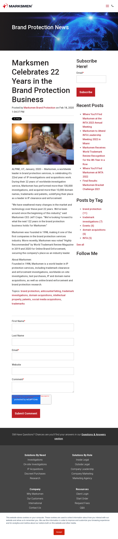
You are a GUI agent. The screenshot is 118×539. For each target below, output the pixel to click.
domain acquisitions (40, 295)
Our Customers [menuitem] (35, 498)
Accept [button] (59, 532)
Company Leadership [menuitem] (82, 469)
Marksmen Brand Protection (39, 107)
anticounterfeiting (51, 291)
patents (26, 299)
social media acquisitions (46, 299)
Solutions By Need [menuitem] (35, 455)
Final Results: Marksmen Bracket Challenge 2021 (93, 184)
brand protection (30, 291)
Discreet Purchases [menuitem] (35, 473)
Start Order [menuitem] (82, 498)
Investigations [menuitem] (35, 459)
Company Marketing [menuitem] (82, 473)
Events (88, 225)
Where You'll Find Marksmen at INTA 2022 (93, 172)
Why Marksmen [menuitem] (35, 493)
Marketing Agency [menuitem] (82, 478)
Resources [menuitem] (82, 489)
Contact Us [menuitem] (35, 507)
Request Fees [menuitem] (82, 503)
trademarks (18, 303)
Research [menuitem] (35, 478)
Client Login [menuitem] (82, 493)
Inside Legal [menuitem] (82, 459)
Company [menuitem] (35, 489)
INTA (87, 238)
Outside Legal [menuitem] (82, 464)
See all (80, 244)
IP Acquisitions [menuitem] (35, 469)
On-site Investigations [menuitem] (35, 464)
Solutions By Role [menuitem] (82, 455)
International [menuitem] (35, 503)
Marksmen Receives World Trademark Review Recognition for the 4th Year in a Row (94, 156)
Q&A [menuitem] (82, 507)
